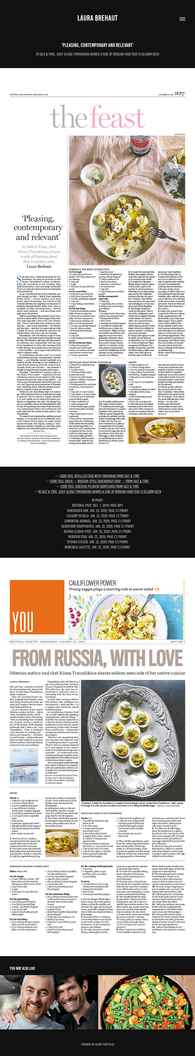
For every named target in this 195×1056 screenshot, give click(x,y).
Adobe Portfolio (104, 1044)
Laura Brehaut (97, 18)
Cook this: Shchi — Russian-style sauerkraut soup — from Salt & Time (99, 481)
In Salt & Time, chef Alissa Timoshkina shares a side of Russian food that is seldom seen (99, 491)
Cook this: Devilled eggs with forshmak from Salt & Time (100, 476)
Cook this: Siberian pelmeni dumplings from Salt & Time (99, 486)
